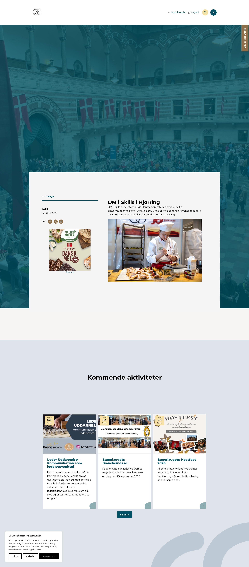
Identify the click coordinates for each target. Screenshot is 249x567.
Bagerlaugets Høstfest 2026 (176, 461)
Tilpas (15, 556)
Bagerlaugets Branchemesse (114, 461)
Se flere (124, 515)
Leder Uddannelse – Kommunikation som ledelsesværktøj (64, 463)
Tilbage (49, 196)
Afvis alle (30, 556)
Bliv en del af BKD (245, 38)
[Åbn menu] (213, 12)
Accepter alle (49, 556)
